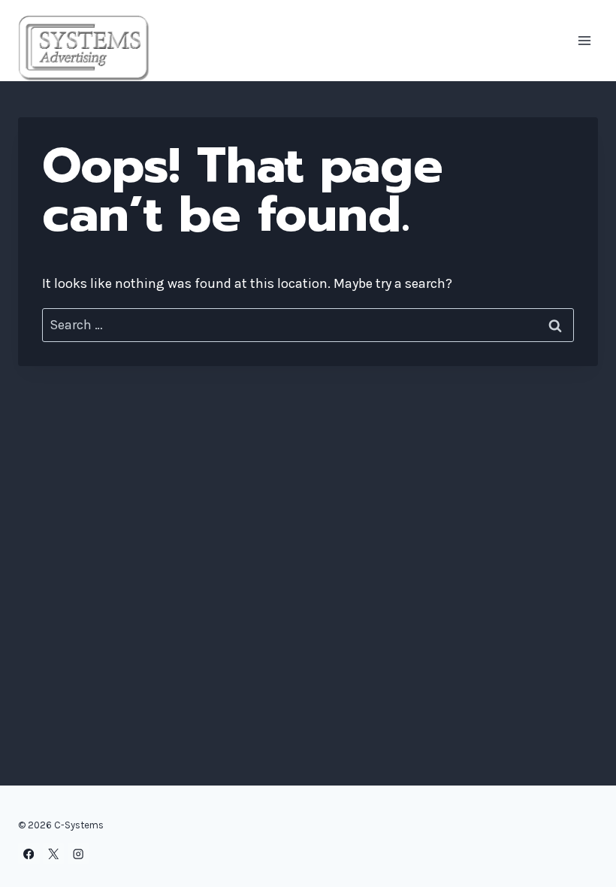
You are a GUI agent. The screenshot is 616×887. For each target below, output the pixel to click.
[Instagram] (78, 853)
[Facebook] (29, 853)
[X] (54, 853)
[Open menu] (584, 41)
